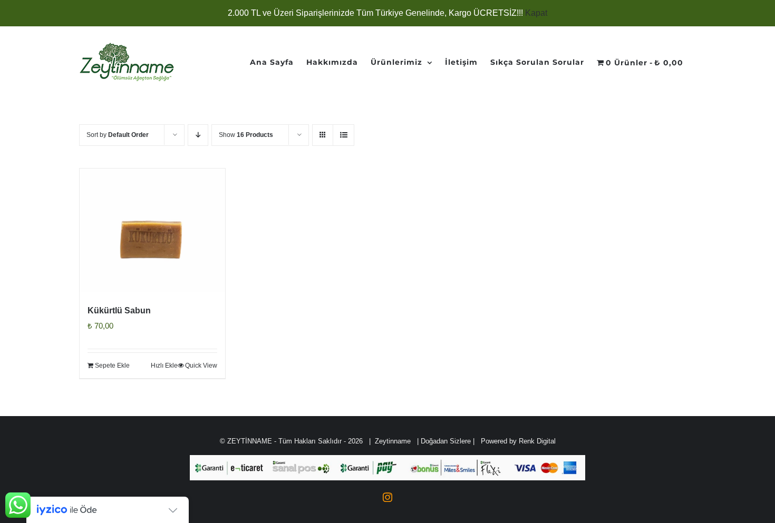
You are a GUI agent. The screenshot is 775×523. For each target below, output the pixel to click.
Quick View (201, 365)
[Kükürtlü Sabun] (152, 230)
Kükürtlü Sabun (119, 310)
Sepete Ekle (112, 365)
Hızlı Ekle (164, 365)
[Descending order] (198, 135)
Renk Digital (537, 441)
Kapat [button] (536, 12)
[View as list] (343, 135)
